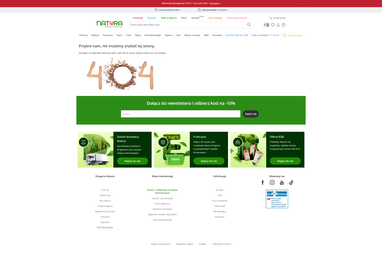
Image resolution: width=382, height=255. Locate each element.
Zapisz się (250, 113)
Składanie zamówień (162, 209)
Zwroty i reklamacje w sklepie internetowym (162, 191)
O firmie (105, 189)
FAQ (220, 195)
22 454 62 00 (279, 18)
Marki (184, 17)
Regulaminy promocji (105, 211)
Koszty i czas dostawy (162, 198)
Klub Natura (105, 200)
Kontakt (219, 189)
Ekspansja (219, 216)
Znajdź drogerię (105, 206)
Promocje (138, 17)
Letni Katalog (215, 17)
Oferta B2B (219, 206)
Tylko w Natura (169, 17)
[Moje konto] (278, 25)
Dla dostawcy (219, 211)
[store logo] (109, 24)
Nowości (151, 17)
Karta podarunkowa (237, 17)
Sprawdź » (215, 3)
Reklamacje (105, 195)
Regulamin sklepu (184, 243)
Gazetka (197, 17)
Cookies (202, 243)
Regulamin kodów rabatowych (162, 214)
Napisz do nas (132, 161)
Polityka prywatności (160, 243)
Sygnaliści (105, 222)
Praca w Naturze (220, 200)
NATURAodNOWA (105, 227)
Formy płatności (162, 203)
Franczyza (105, 216)
